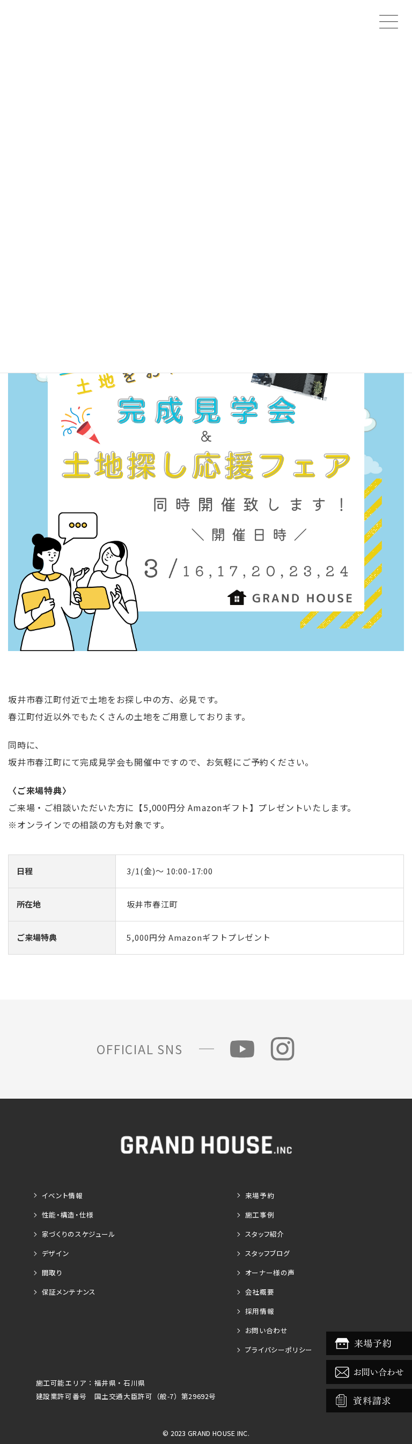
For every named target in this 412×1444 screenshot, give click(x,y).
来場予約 (260, 1195)
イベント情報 (62, 1195)
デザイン (56, 1253)
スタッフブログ (267, 1253)
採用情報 (260, 1311)
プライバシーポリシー (279, 1349)
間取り (52, 1272)
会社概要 (260, 1292)
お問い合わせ (266, 1330)
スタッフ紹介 (265, 1234)
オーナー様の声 (270, 1272)
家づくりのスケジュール (79, 1234)
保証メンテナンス (69, 1292)
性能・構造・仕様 (68, 1214)
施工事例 (260, 1214)
